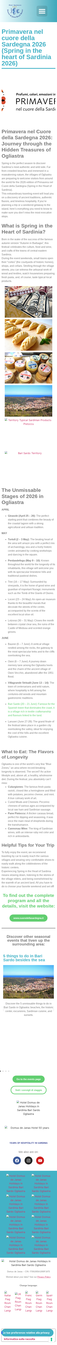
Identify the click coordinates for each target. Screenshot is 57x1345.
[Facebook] (17, 1160)
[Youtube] (40, 1160)
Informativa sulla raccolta (19, 1339)
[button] (42, 11)
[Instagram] (28, 1160)
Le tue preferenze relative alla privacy (26, 1332)
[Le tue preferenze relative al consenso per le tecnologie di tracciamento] (51, 1339)
